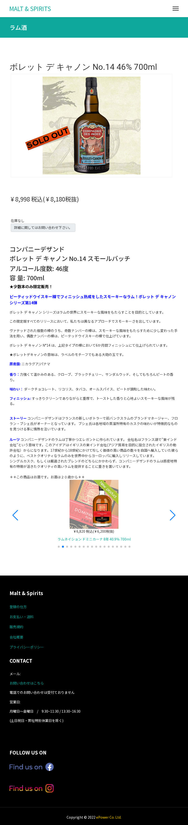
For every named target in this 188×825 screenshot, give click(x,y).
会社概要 (16, 637)
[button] (15, 515)
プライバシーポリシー (27, 647)
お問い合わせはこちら (27, 683)
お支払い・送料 (22, 616)
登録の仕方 (18, 606)
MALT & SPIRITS (30, 9)
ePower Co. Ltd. (108, 817)
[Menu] (176, 8)
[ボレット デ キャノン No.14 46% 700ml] (92, 125)
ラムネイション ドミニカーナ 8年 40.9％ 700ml (94, 539)
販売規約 (16, 626)
